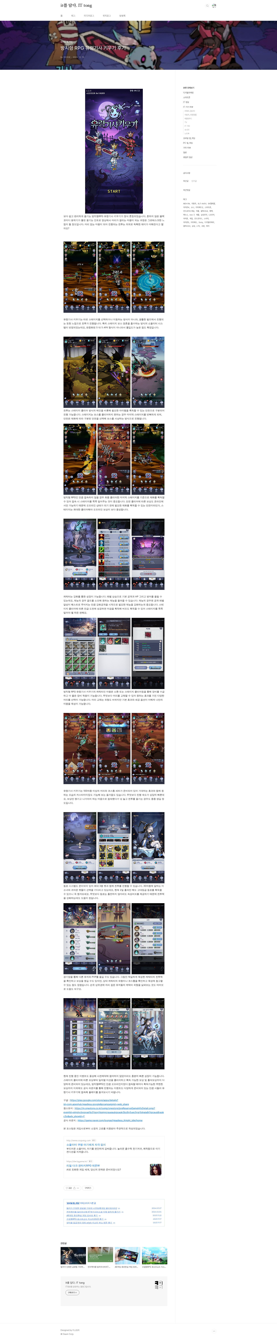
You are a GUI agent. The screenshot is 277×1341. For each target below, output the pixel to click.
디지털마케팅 (188, 93)
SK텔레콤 (211, 203)
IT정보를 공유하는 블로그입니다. (78, 1287)
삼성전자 (204, 215)
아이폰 (185, 218)
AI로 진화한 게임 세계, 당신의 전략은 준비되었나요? (94, 1169)
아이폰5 (186, 222)
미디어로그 (89, 15)
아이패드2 (199, 207)
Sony (201, 222)
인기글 (194, 181)
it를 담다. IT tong (76, 6)
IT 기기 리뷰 (188, 107)
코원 (203, 226)
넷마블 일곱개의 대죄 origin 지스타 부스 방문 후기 (89, 1222)
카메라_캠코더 (190, 111)
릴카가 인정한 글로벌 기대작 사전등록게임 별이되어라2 (92, 1208)
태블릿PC (188, 118)
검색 (207, 6)
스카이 (206, 218)
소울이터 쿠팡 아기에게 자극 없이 (86, 1144)
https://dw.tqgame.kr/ (77, 1161)
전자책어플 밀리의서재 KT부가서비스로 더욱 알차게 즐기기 (93, 1212)
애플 (197, 215)
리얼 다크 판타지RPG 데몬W (83, 1165)
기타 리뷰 (187, 148)
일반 (185, 152)
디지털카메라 (209, 222)
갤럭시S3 (186, 226)
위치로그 (107, 15)
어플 (197, 211)
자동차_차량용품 (190, 115)
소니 (192, 207)
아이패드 (194, 222)
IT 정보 (186, 102)
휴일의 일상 (187, 157)
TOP (214, 1331)
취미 (207, 226)
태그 (73, 15)
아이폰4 (186, 207)
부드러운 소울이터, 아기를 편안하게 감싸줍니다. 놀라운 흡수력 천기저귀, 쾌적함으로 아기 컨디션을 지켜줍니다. (113, 1150)
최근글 (185, 181)
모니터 (187, 130)
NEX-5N (186, 203)
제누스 (185, 215)
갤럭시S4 (204, 211)
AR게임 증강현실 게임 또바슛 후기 (82, 1215)
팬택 (211, 211)
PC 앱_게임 (188, 143)
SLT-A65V (202, 203)
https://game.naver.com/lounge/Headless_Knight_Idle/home (110, 1120)
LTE (198, 226)
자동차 (193, 203)
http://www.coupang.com (79, 1140)
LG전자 (211, 215)
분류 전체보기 (188, 88)
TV (186, 122)
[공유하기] (74, 1188)
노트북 (187, 133)
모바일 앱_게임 (73, 1203)
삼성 (193, 226)
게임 (191, 218)
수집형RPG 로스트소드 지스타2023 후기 (85, 1219)
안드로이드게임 (188, 211)
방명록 (122, 15)
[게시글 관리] (78, 1188)
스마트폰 (186, 97)
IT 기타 (187, 126)
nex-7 (192, 215)
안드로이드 (198, 218)
